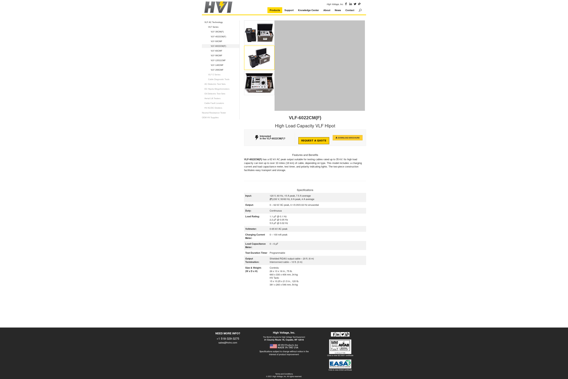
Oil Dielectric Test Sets (214, 93)
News (338, 10)
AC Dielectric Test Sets (215, 84)
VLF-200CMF (217, 70)
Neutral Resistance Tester (214, 113)
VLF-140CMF (217, 65)
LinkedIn (338, 334)
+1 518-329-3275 (228, 338)
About (326, 10)
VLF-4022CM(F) (218, 36)
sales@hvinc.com (227, 343)
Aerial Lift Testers (212, 98)
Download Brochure (349, 137)
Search (360, 10)
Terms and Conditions (284, 373)
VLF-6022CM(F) (218, 46)
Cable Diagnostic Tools (218, 79)
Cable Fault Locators (214, 103)
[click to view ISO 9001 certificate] (340, 348)
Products (275, 10)
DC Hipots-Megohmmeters (216, 89)
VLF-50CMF (216, 41)
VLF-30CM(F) (217, 31)
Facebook (333, 334)
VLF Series (213, 27)
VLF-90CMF (216, 55)
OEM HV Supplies (210, 117)
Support (289, 10)
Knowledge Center (308, 10)
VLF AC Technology (213, 22)
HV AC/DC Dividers (213, 108)
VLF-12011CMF (218, 60)
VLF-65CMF (216, 51)
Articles (347, 334)
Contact (349, 10)
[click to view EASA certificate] (340, 365)
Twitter (342, 334)
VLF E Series (214, 74)
